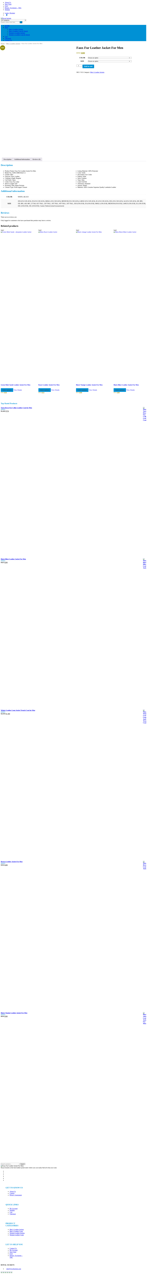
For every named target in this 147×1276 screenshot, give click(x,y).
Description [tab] (7, 159)
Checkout (8, 38)
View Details (18, 390)
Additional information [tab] (22, 159)
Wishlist (7, 10)
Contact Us (8, 40)
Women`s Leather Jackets (17, 33)
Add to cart (88, 66)
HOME (7, 26)
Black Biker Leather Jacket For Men (126, 385)
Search (22, 1164)
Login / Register (10, 13)
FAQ (6, 6)
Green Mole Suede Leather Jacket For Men (15, 385)
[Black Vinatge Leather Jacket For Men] (92, 306)
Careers (12, 1193)
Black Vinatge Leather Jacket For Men (89, 385)
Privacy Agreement (16, 1195)
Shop (6, 27)
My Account (14, 1208)
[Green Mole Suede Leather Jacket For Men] (17, 306)
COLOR (82, 58)
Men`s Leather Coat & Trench (18, 31)
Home (3, 43)
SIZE (82, 61)
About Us (8, 2)
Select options (7, 390)
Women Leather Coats (17, 1235)
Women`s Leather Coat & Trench (19, 35)
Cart (6, 36)
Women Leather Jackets (17, 1233)
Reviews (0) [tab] (36, 159)
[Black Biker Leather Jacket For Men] (130, 306)
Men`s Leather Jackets (16, 29)
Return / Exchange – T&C (13, 8)
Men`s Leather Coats (16, 1231)
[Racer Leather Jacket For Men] (54, 306)
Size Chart (8, 4)
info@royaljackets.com (13, 1269)
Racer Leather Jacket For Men (49, 385)
